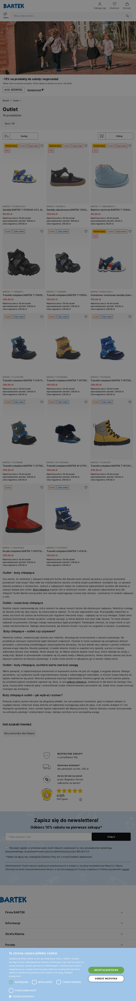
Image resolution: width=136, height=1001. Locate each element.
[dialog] (68, 500)
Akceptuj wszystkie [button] (106, 970)
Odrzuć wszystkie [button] (106, 978)
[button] (47, 996)
